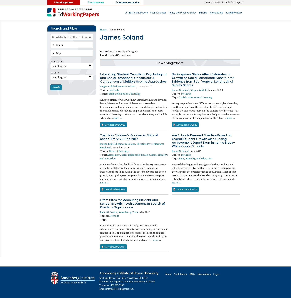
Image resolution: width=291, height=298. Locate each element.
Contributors (180, 274)
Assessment (113, 154)
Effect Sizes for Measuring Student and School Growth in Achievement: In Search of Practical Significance (132, 203)
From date (56, 61)
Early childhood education (136, 154)
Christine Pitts (144, 143)
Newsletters (216, 12)
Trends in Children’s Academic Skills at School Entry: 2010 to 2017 (129, 137)
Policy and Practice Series (183, 12)
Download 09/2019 (115, 189)
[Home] (74, 12)
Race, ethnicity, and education (195, 158)
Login (216, 274)
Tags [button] (58, 53)
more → (117, 118)
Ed (96, 2)
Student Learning (119, 151)
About (168, 274)
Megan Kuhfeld (108, 86)
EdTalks (203, 12)
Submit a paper (158, 12)
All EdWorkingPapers (136, 12)
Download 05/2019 (115, 246)
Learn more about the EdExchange (223, 2)
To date (54, 72)
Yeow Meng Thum (129, 212)
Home (103, 29)
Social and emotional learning (123, 93)
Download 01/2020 (115, 124)
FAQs (192, 274)
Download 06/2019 (186, 189)
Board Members (233, 12)
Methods (114, 90)
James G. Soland (126, 86)
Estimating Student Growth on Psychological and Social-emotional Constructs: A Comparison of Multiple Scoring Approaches (133, 78)
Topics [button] (59, 45)
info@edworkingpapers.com (120, 289)
